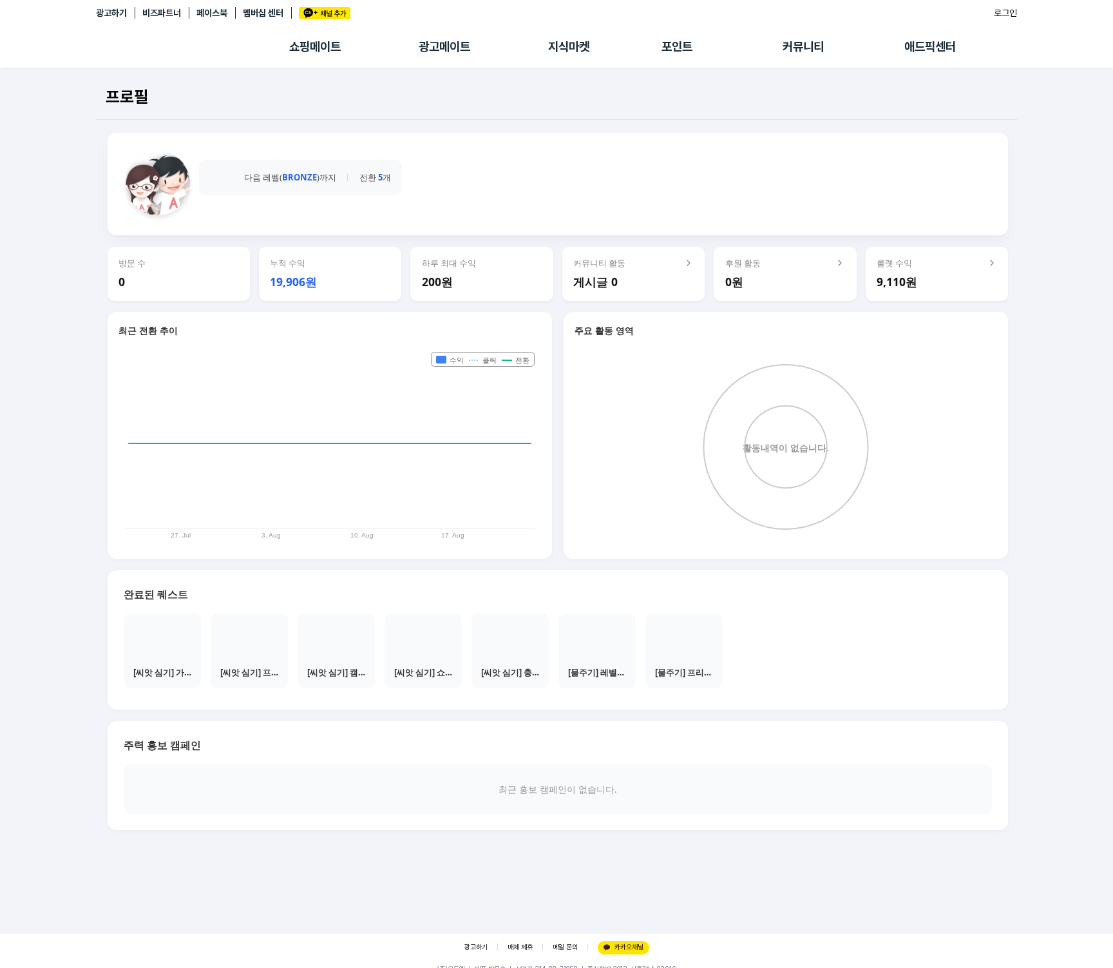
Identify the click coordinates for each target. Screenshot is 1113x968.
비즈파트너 (161, 13)
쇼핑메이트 (315, 46)
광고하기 (111, 13)
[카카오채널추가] (324, 13)
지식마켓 (568, 46)
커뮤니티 (803, 46)
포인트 (676, 46)
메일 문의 (565, 947)
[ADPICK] (192, 47)
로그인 (1005, 12)
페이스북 (211, 13)
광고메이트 (444, 46)
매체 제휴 (520, 947)
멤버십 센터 (263, 13)
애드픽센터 (930, 46)
